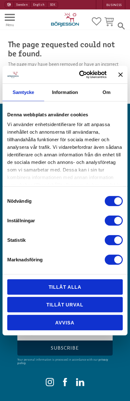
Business (114, 5)
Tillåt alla (65, 286)
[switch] (114, 220)
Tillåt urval (64, 304)
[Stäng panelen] (120, 75)
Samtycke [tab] (23, 92)
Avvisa (64, 322)
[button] (10, 23)
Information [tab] (65, 92)
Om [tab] (106, 92)
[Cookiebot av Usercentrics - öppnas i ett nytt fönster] (80, 75)
